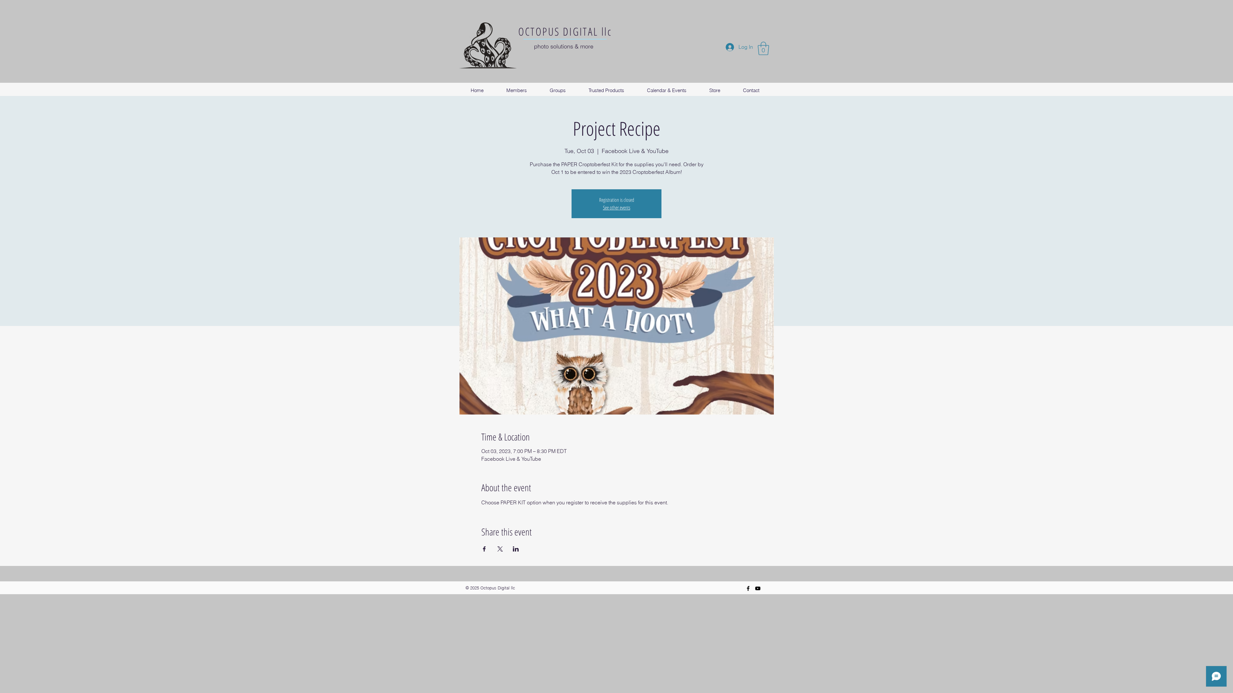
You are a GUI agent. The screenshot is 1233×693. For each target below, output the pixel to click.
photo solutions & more (563, 46)
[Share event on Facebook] (484, 549)
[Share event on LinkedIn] (516, 549)
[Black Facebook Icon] (748, 588)
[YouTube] (758, 588)
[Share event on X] (500, 549)
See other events (616, 207)
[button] (763, 48)
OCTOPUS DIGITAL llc (565, 31)
